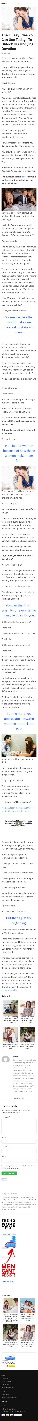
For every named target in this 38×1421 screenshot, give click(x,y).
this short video (11, 990)
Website (4, 1156)
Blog (22, 1098)
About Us (5, 1378)
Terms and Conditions (9, 1398)
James (15, 1056)
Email (4, 1147)
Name (4, 1137)
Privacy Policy (6, 1381)
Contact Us (5, 1395)
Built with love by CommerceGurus (13, 1411)
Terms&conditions (8, 1387)
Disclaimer (5, 1384)
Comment (6, 1117)
